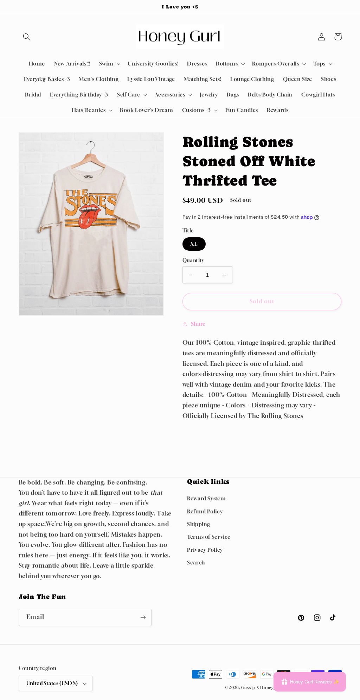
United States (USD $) (52, 683)
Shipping (198, 524)
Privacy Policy (205, 550)
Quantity (193, 260)
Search (196, 562)
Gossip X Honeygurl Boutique (272, 688)
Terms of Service (209, 537)
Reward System (206, 498)
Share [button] (198, 324)
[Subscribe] (143, 617)
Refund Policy (205, 511)
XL (194, 244)
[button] (27, 37)
